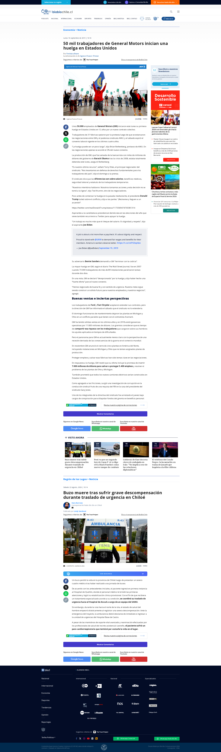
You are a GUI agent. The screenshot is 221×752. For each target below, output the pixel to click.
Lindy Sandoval (80, 511)
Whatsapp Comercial (127, 738)
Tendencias (98, 19)
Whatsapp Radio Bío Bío (168, 739)
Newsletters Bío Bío (114, 2)
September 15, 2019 (108, 248)
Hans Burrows (77, 503)
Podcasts (44, 19)
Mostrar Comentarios (105, 414)
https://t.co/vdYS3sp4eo (129, 243)
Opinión (108, 19)
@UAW (98, 239)
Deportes (88, 19)
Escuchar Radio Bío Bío (166, 2)
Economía (78, 19)
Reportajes (46, 722)
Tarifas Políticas (48, 737)
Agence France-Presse (89, 56)
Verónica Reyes (72, 53)
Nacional (54, 19)
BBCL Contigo (132, 19)
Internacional (66, 19)
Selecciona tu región (52, 2)
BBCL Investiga (119, 19)
